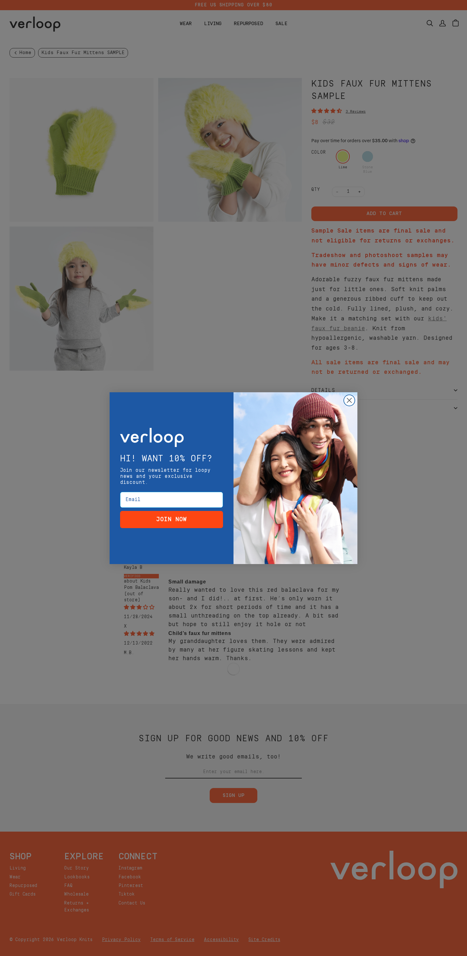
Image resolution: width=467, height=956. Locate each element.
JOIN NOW (171, 519)
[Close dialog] (349, 400)
